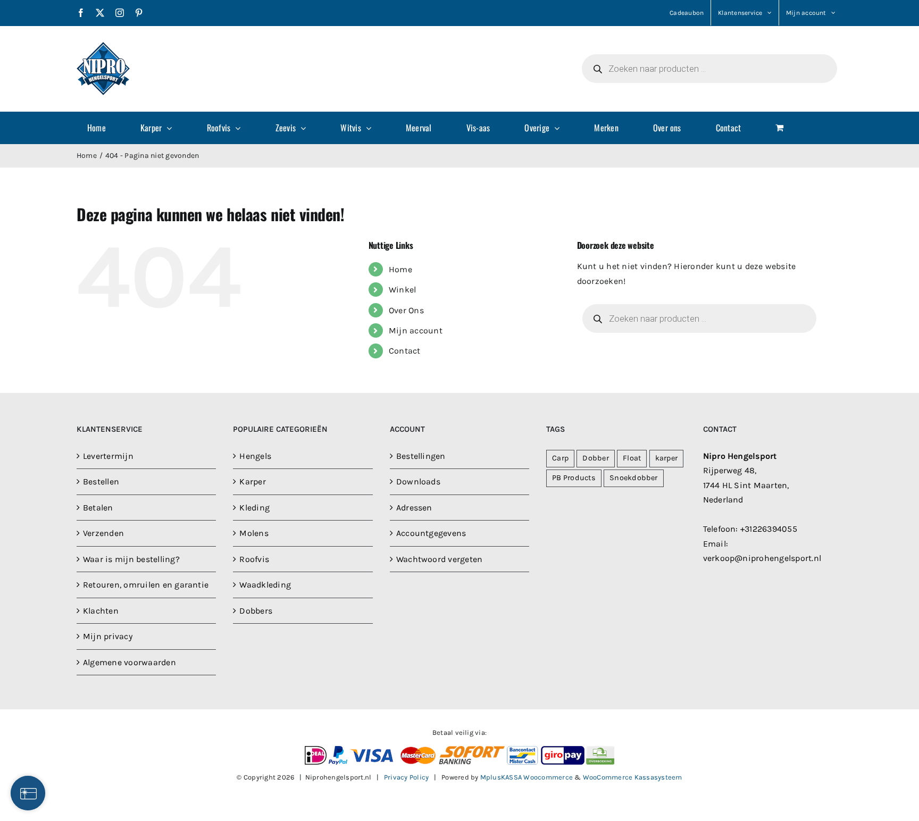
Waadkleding (265, 585)
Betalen (98, 507)
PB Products (574, 477)
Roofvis (254, 559)
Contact (405, 351)
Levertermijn (108, 456)
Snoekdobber (633, 477)
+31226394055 (768, 529)
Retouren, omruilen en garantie (145, 585)
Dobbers (255, 611)
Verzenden (103, 533)
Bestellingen (421, 456)
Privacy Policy (406, 777)
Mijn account (415, 330)
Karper (252, 481)
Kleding (254, 507)
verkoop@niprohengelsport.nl (762, 558)
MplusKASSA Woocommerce (526, 777)
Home (400, 269)
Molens (253, 533)
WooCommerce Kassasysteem (632, 777)
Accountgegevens (431, 533)
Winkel (402, 289)
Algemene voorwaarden (129, 662)
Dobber (595, 458)
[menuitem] (103, 128)
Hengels (255, 456)
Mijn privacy (107, 636)
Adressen (414, 507)
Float (632, 458)
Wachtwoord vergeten (439, 559)
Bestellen (101, 481)
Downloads (418, 481)
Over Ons (406, 310)
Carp (560, 458)
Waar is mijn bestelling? (131, 559)
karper (666, 458)
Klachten (101, 611)
